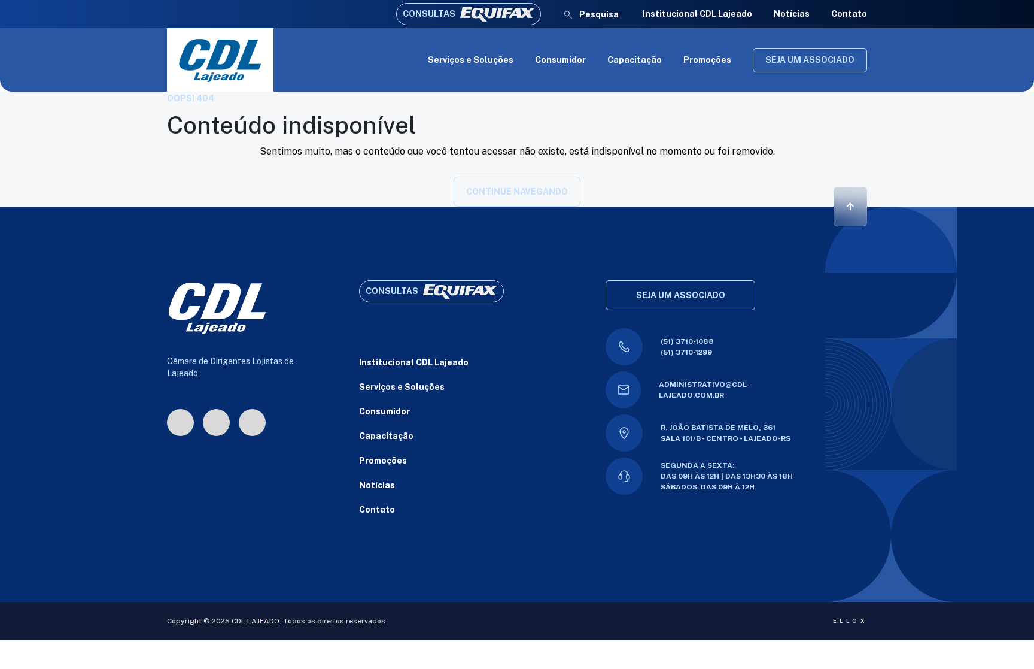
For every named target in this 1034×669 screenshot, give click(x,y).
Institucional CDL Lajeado (697, 14)
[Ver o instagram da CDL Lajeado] (180, 422)
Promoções (707, 60)
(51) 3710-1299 (686, 352)
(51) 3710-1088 (687, 341)
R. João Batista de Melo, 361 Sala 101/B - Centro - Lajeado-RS (725, 433)
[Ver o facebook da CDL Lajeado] (216, 422)
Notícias (792, 14)
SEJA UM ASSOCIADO (809, 60)
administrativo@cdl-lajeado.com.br (704, 389)
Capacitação (634, 60)
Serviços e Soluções (470, 60)
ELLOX (850, 620)
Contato (849, 14)
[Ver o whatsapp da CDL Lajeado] (252, 422)
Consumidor (560, 60)
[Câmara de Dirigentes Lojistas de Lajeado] (220, 60)
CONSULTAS (429, 14)
